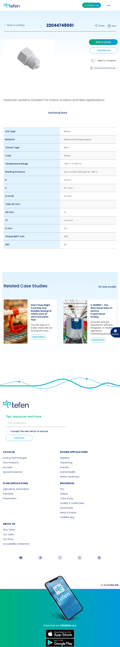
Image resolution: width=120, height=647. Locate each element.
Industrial (8, 493)
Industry (64, 467)
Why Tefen (9, 529)
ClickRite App (67, 517)
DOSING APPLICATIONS (74, 452)
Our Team (8, 534)
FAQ (62, 489)
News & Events (68, 512)
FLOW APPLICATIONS (15, 483)
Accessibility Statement (16, 543)
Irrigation (65, 457)
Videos (64, 493)
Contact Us (91, 5)
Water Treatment (69, 476)
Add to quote (103, 42)
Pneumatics (9, 498)
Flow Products (11, 462)
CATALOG (9, 452)
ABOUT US (9, 524)
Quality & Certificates (72, 503)
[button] (26, 60)
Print (114, 25)
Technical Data (57, 113)
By (110, 585)
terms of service (39, 431)
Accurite (7, 467)
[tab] (57, 113)
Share (101, 25)
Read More (38, 336)
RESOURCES (67, 483)
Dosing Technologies (15, 457)
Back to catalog (15, 25)
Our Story (8, 539)
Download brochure (105, 68)
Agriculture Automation (16, 489)
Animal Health (68, 472)
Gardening (66, 462)
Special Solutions (12, 472)
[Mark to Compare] (93, 60)
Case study (66, 498)
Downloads (66, 507)
